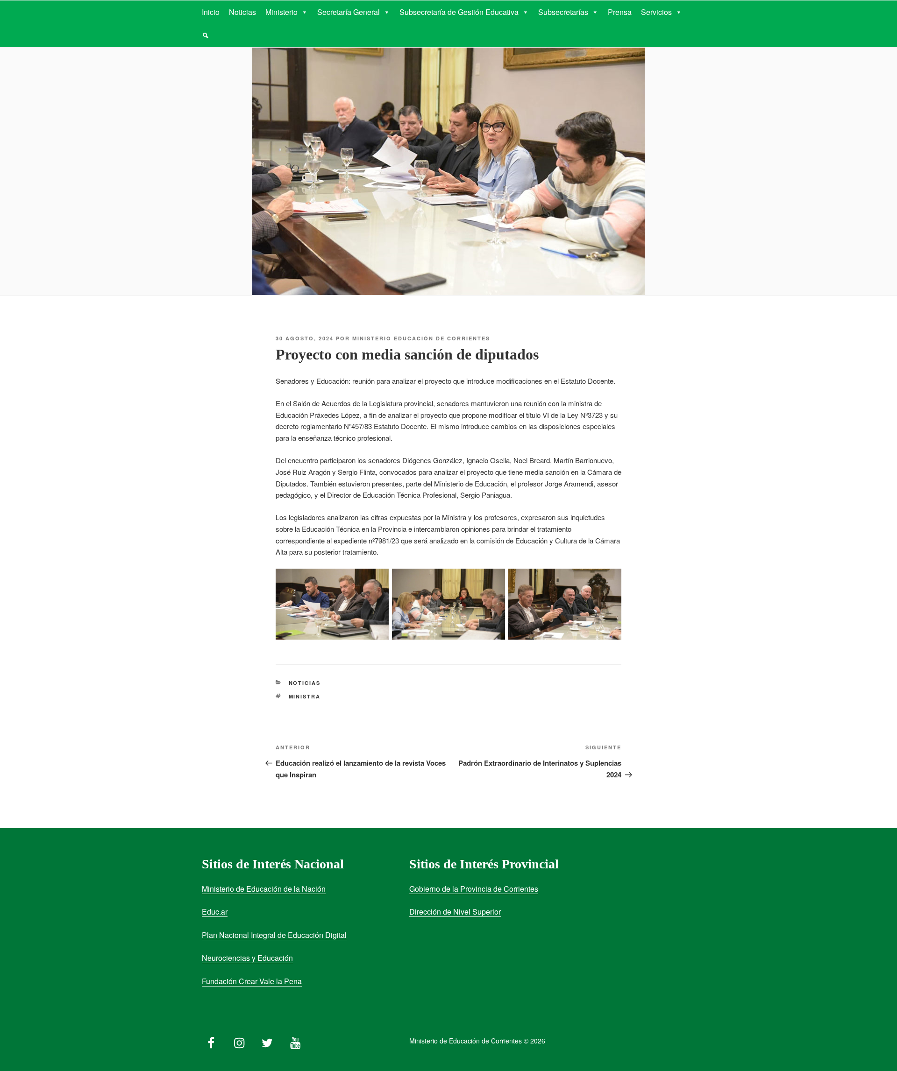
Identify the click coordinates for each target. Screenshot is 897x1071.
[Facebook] (211, 1040)
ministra (305, 696)
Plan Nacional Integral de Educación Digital (274, 935)
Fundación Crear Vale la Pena (252, 981)
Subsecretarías (563, 12)
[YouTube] (295, 1040)
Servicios (656, 12)
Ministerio (281, 12)
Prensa (620, 12)
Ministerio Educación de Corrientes (421, 338)
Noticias (242, 12)
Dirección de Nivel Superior (455, 911)
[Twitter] (267, 1040)
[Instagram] (239, 1040)
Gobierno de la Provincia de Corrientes (473, 888)
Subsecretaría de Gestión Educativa (459, 12)
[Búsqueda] (205, 35)
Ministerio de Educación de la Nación (264, 888)
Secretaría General (348, 12)
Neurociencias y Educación (247, 957)
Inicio (211, 12)
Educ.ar (215, 911)
